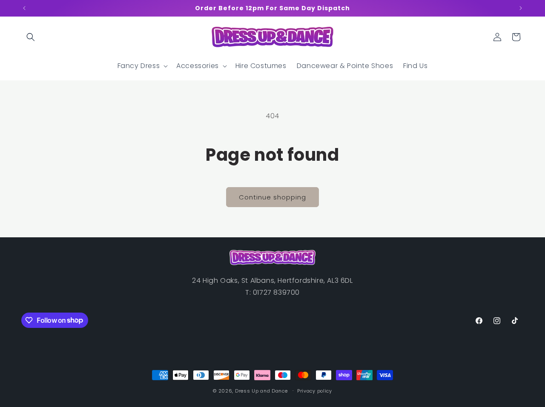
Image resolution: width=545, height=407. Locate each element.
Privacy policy (314, 390)
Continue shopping (272, 197)
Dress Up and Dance (261, 390)
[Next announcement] (520, 8)
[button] (30, 37)
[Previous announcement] (24, 8)
